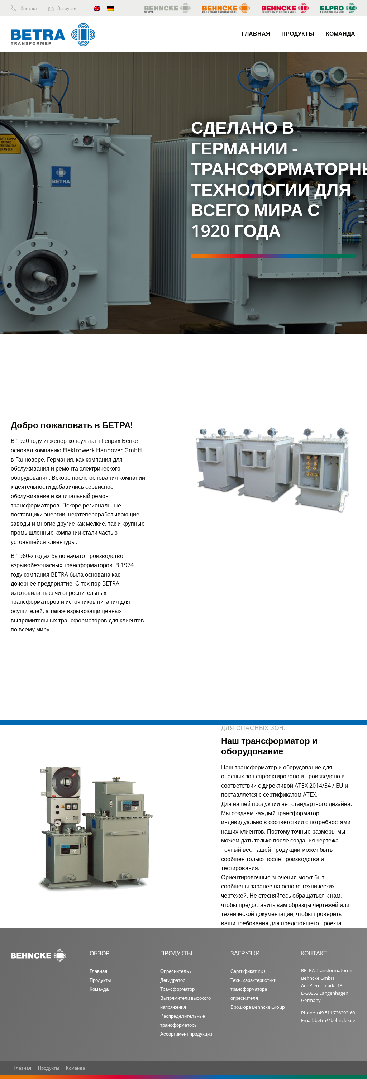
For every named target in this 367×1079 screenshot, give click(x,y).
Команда (340, 34)
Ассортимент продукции (186, 1034)
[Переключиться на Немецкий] (110, 8)
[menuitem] (29, 8)
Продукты (297, 34)
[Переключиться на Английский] (97, 8)
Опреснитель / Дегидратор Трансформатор (177, 980)
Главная (256, 34)
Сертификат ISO (247, 971)
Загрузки (66, 8)
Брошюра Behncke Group (257, 1007)
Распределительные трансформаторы (182, 1020)
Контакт (28, 8)
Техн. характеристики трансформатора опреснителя (253, 989)
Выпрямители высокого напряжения (185, 1002)
